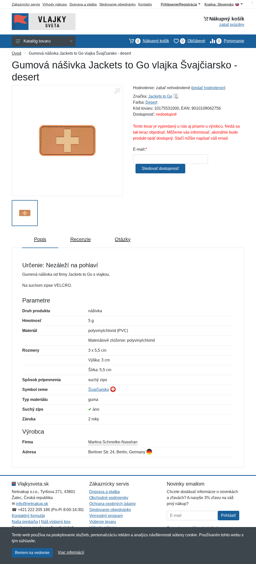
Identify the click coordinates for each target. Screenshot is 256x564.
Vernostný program (106, 516)
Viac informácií (71, 552)
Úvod (16, 53)
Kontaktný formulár (28, 516)
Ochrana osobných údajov (112, 504)
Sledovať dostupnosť (160, 168)
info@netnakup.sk (32, 504)
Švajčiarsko (98, 389)
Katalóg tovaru (37, 41)
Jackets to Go (160, 96)
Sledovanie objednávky (117, 4)
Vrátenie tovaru (102, 522)
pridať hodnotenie (208, 88)
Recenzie (80, 239)
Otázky (122, 239)
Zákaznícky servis (26, 4)
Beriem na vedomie (32, 553)
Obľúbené (193, 41)
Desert (151, 102)
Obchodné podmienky (108, 498)
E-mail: (139, 149)
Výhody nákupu (54, 4)
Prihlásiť (228, 515)
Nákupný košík (153, 41)
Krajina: (219, 4)
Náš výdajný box (55, 522)
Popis (40, 239)
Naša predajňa (25, 522)
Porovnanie (231, 41)
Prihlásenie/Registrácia (179, 4)
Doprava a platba (83, 4)
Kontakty (145, 4)
